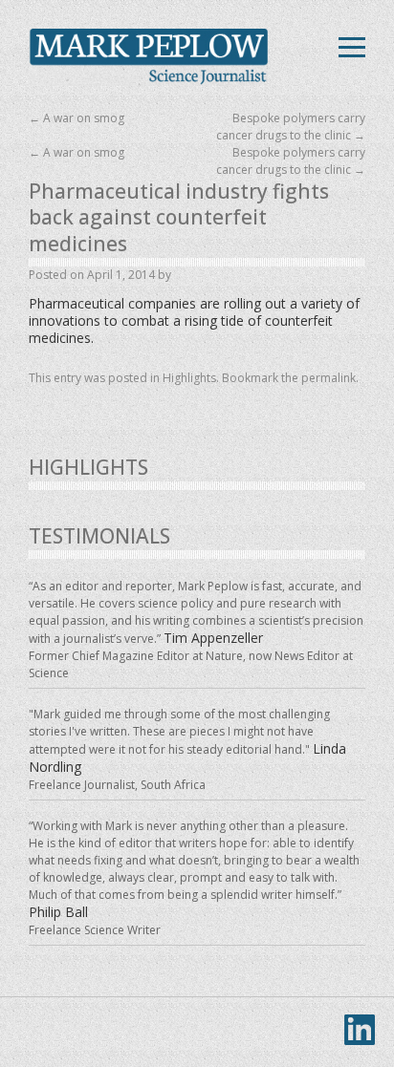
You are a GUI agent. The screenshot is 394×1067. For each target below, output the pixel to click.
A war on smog (76, 118)
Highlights (189, 378)
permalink (328, 378)
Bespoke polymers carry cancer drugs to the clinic (290, 126)
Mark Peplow (148, 57)
